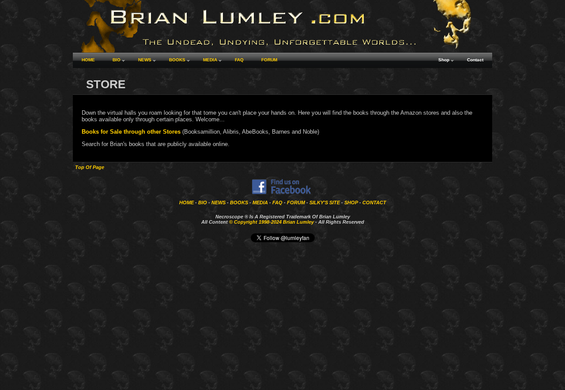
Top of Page (89, 167)
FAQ (277, 202)
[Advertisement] (282, 326)
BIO (202, 202)
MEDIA (260, 202)
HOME (186, 202)
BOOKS (239, 202)
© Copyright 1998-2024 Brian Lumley (271, 222)
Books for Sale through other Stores (131, 131)
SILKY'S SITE (324, 202)
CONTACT (374, 202)
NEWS (218, 202)
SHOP (351, 202)
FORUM (296, 202)
